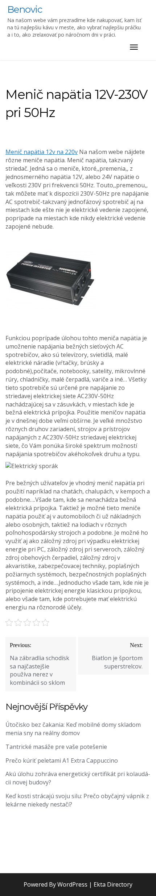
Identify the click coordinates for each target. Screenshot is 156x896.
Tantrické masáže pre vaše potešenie (56, 747)
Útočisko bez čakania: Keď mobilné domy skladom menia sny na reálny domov (73, 729)
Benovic (24, 9)
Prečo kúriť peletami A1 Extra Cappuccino (61, 760)
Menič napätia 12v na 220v (41, 152)
